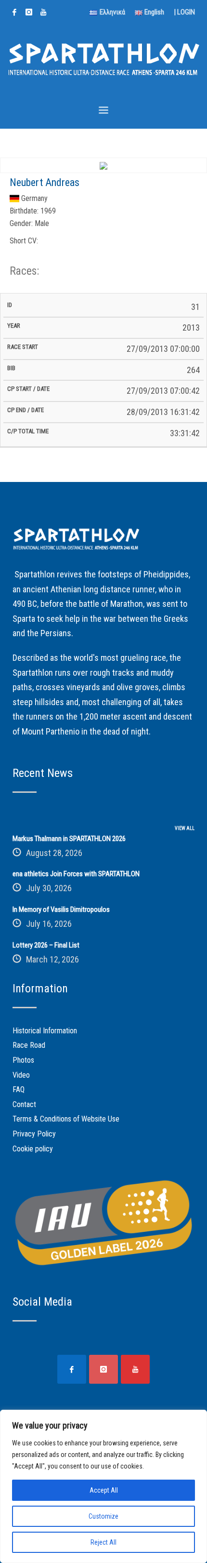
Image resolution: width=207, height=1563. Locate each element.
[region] (103, 1486)
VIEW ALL (184, 828)
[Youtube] (43, 12)
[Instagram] (29, 12)
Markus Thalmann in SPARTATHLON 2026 (69, 838)
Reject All (103, 1542)
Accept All (104, 1490)
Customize (103, 1516)
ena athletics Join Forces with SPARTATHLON (76, 873)
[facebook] (14, 12)
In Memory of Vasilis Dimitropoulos (61, 909)
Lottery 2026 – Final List (46, 945)
